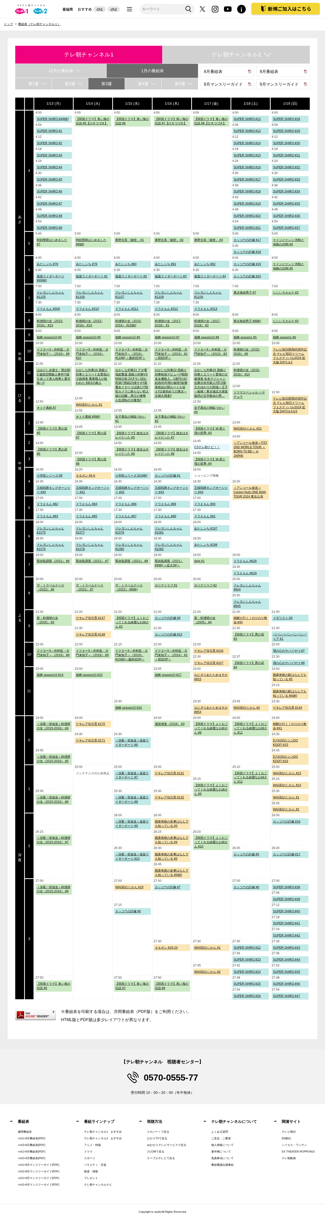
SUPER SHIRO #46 (286, 984)
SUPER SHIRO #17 (247, 179)
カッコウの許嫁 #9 (168, 618)
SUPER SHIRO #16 (247, 167)
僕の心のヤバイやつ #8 (289, 663)
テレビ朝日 (289, 1131)
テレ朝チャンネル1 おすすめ (103, 1131)
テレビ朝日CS (31, 9)
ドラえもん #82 (47, 504)
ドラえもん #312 (166, 309)
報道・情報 (91, 1171)
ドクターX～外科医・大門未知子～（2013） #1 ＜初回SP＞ (171, 354)
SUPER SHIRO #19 (247, 203)
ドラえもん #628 (245, 561)
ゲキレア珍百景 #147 (90, 618)
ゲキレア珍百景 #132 (169, 797)
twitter (202, 9)
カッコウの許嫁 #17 (247, 240)
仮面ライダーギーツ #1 (92, 276)
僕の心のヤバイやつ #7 (289, 651)
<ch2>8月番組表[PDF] (31, 1144)
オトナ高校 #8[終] (88, 416)
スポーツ (89, 1158)
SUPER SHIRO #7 (49, 203)
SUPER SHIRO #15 (247, 155)
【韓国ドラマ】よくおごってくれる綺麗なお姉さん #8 (211, 728)
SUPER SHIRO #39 (286, 899)
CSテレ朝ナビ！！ (207, 447)
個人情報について (222, 1144)
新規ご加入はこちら (289, 8)
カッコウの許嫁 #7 (168, 887)
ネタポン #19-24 (166, 947)
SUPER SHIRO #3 (49, 155)
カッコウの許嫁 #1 (168, 475)
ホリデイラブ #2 (205, 585)
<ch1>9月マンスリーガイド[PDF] (38, 1177)
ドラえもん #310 (87, 309)
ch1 (99, 9)
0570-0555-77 (171, 1077)
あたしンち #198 (205, 545)
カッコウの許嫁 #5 (246, 854)
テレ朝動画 (289, 1158)
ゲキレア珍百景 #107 (208, 663)
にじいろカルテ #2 (286, 292)
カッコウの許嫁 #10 (168, 634)
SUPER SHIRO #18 (247, 191)
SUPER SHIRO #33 (286, 179)
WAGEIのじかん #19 (129, 887)
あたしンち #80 (126, 264)
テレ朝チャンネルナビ (98, 1184)
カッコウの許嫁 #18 (247, 252)
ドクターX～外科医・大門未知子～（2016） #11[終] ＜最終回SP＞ (131, 354)
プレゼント (91, 1177)
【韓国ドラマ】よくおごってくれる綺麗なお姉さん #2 (132, 622)
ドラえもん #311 (126, 309)
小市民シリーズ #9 (49, 475)
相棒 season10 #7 (167, 337)
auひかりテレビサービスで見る (166, 1144)
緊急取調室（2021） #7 (92, 561)
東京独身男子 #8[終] (247, 321)
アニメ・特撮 (92, 1144)
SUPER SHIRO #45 (286, 972)
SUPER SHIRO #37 (286, 228)
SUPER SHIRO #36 (286, 216)
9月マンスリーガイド (279, 84)
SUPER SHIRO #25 (247, 984)
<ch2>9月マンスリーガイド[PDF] (38, 1184)
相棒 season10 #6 (127, 337)
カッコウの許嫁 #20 (247, 276)
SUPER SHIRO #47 (286, 996)
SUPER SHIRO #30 (286, 143)
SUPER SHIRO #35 (286, 203)
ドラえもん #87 (126, 516)
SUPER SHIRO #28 (286, 119)
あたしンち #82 (205, 264)
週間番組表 (25, 1131)
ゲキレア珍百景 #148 (90, 634)
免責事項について (222, 1158)
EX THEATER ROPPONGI (298, 1151)
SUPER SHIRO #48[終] (53, 119)
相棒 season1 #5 (245, 337)
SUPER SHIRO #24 (247, 972)
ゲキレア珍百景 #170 (90, 724)
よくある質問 (219, 1131)
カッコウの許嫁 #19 (247, 264)
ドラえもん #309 (48, 309)
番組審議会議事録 (222, 1164)
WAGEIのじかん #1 (89, 404)
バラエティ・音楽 (95, 1164)
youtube (228, 9)
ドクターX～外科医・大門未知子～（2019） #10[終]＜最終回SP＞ (131, 655)
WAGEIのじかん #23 (287, 773)
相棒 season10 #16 (128, 707)
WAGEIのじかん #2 (247, 707)
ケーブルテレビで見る (161, 1158)
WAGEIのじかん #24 (287, 785)
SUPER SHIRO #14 (247, 143)
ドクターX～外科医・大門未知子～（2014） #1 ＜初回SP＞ (171, 655)
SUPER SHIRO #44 (286, 959)
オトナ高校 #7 (46, 408)
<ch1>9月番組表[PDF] (31, 1151)
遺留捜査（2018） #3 (170, 724)
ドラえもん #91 (205, 516)
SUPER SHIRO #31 (286, 155)
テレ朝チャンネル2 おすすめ (103, 1138)
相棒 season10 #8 (206, 337)
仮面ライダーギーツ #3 (171, 276)
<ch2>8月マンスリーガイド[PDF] (38, 1171)
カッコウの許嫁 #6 (246, 887)
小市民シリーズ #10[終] (131, 475)
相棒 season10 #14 (50, 675)
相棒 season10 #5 (88, 337)
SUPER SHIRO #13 (247, 131)
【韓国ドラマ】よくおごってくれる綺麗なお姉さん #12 (250, 777)
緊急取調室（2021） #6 (53, 561)
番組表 (67, 9)
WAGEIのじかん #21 (248, 428)
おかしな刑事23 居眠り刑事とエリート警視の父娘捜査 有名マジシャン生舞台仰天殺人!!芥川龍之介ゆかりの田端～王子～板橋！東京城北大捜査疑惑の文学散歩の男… (211, 383)
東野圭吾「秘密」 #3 (208, 240)
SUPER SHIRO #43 (286, 947)
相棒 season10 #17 (168, 675)
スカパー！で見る (158, 1131)
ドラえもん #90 (205, 504)
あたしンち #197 (205, 528)
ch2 (113, 9)
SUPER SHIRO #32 (286, 167)
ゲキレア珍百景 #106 (208, 651)
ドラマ (88, 1151)
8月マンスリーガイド (223, 84)
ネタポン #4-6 (85, 475)
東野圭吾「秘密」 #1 (129, 240)
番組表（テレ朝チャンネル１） (39, 24)
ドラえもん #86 (126, 504)
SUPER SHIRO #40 (286, 911)
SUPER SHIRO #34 (286, 191)
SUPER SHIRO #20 (247, 216)
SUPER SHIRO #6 (49, 191)
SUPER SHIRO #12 (247, 119)
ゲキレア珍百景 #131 (169, 773)
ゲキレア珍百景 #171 (90, 740)
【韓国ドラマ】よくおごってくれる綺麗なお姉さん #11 (250, 728)
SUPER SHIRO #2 (49, 143)
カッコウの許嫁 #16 (286, 821)
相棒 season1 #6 (284, 337)
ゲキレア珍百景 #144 (287, 707)
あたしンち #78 (47, 264)
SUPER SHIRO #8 (49, 216)
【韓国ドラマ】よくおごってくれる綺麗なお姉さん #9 (211, 789)
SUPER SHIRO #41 (286, 923)
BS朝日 (286, 1138)
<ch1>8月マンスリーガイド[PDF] (38, 1164)
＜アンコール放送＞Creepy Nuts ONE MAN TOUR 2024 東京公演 (250, 492)
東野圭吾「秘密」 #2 (169, 240)
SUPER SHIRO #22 (247, 947)
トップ (8, 24)
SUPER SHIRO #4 (49, 167)
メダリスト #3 (282, 618)
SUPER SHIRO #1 (49, 131)
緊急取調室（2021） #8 (131, 561)
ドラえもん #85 (86, 516)
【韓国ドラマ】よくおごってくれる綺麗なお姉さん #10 (211, 842)
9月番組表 (269, 71)
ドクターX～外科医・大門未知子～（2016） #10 (92, 354)
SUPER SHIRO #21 (247, 228)
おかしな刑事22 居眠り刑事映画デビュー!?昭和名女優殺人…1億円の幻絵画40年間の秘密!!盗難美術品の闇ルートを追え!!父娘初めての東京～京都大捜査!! (171, 383)
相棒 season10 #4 (49, 337)
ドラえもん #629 (245, 573)
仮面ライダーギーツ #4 (210, 276)
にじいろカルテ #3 (286, 321)
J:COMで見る (155, 1151)
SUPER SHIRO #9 (49, 228)
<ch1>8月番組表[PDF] (31, 1138)
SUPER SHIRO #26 (247, 996)
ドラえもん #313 (205, 309)
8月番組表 (213, 71)
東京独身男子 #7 (245, 292)
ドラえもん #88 (165, 504)
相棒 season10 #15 (89, 675)
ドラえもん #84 (86, 504)
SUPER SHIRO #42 (286, 935)
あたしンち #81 (165, 264)
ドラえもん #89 (165, 516)
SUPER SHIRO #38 (286, 887)
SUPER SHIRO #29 (286, 131)
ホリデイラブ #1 (166, 585)
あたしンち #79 (86, 264)
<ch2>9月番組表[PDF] (31, 1158)
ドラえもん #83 (47, 516)
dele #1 (199, 561)
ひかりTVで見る (157, 1138)
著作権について (221, 1151)
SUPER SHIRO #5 (49, 179)
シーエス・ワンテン (294, 1144)
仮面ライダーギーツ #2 (131, 276)
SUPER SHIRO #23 (247, 959)
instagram (215, 9)
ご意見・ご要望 (221, 1138)
